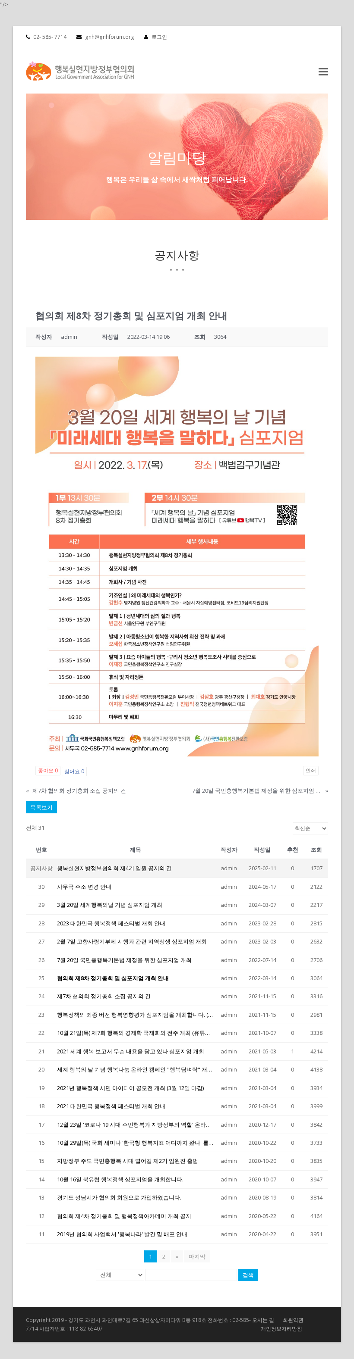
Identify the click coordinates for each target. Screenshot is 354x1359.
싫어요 (74, 771)
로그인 (159, 37)
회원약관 (293, 1320)
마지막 (197, 1256)
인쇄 (311, 770)
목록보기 (41, 807)
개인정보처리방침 (281, 1328)
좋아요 (48, 770)
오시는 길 (263, 1320)
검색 (248, 1275)
